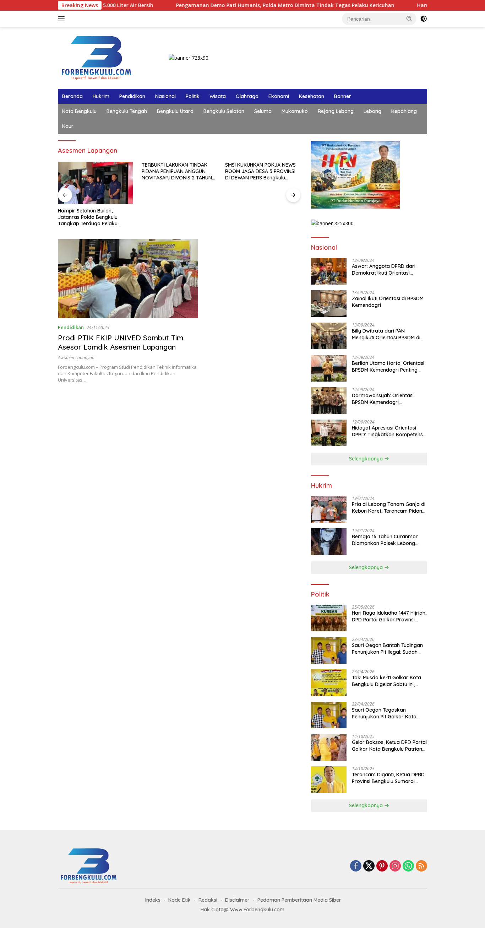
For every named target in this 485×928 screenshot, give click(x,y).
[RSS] (421, 866)
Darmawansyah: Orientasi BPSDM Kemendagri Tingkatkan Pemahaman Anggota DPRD (383, 398)
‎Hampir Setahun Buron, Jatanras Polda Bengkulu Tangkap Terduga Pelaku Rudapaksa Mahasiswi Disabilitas (88, 217)
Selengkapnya (366, 458)
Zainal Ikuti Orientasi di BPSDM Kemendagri (388, 301)
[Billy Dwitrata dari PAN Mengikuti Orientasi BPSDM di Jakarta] (329, 336)
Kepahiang (404, 111)
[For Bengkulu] (98, 57)
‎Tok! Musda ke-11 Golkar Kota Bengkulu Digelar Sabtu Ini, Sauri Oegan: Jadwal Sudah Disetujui (386, 680)
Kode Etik (179, 900)
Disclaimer (237, 900)
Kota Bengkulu (79, 111)
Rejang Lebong (336, 111)
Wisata (217, 96)
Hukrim (101, 96)
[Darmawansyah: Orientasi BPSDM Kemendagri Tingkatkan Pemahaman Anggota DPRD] (329, 400)
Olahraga (247, 96)
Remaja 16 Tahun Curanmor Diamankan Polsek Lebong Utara (385, 539)
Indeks (152, 900)
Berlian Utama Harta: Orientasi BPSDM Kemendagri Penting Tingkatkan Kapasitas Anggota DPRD (389, 366)
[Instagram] (395, 866)
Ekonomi (278, 96)
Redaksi (207, 900)
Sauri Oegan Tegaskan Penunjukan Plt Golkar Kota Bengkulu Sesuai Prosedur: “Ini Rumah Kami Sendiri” (387, 713)
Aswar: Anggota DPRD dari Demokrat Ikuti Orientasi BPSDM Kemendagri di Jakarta (388, 269)
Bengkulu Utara (175, 111)
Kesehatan (311, 96)
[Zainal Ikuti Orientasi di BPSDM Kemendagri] (329, 303)
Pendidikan (132, 96)
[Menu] (62, 19)
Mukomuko (295, 111)
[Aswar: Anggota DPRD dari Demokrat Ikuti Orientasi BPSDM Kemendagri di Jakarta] (329, 271)
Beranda (72, 96)
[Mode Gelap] (423, 19)
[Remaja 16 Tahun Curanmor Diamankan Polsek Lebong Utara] (329, 541)
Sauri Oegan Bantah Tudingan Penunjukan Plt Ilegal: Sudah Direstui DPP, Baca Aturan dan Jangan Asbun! (387, 648)
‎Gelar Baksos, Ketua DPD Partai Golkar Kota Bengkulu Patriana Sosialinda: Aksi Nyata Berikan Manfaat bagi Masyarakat (389, 745)
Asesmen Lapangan (76, 358)
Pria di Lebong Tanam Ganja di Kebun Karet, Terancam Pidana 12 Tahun (388, 507)
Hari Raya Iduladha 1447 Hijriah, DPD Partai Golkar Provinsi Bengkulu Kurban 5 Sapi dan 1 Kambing (389, 616)
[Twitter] (369, 866)
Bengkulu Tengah (127, 111)
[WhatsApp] (408, 866)
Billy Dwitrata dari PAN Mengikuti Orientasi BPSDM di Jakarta (386, 334)
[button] (409, 18)
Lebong (372, 111)
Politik (193, 96)
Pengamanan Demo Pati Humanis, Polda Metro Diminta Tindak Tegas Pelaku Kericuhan (253, 5)
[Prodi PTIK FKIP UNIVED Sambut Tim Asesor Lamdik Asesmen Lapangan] (128, 278)
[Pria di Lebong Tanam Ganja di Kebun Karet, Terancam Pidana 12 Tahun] (329, 509)
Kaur (67, 126)
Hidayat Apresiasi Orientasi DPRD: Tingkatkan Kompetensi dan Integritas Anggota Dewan (388, 431)
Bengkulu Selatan (223, 111)
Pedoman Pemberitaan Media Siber (299, 900)
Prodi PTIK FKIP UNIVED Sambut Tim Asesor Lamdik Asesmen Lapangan (120, 342)
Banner (342, 96)
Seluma (263, 111)
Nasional (165, 96)
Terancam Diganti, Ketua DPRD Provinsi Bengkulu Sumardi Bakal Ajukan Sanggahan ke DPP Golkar (388, 777)
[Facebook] (355, 866)
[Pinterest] (382, 866)
